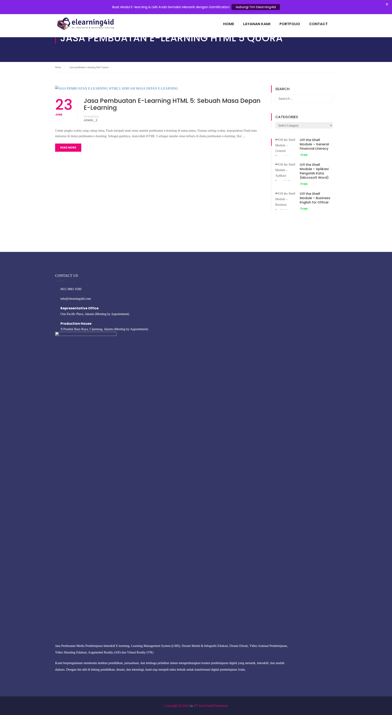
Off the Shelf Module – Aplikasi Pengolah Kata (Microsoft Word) (314, 171)
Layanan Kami (257, 23)
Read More (68, 147)
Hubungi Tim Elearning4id (256, 7)
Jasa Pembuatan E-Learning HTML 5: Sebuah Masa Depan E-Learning (172, 104)
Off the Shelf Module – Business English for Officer (315, 198)
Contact (318, 23)
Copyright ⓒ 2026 (177, 705)
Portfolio (290, 23)
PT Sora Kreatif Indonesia (211, 705)
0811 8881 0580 (70, 289)
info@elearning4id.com (75, 298)
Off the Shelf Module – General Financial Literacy (314, 144)
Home (228, 23)
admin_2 (90, 120)
